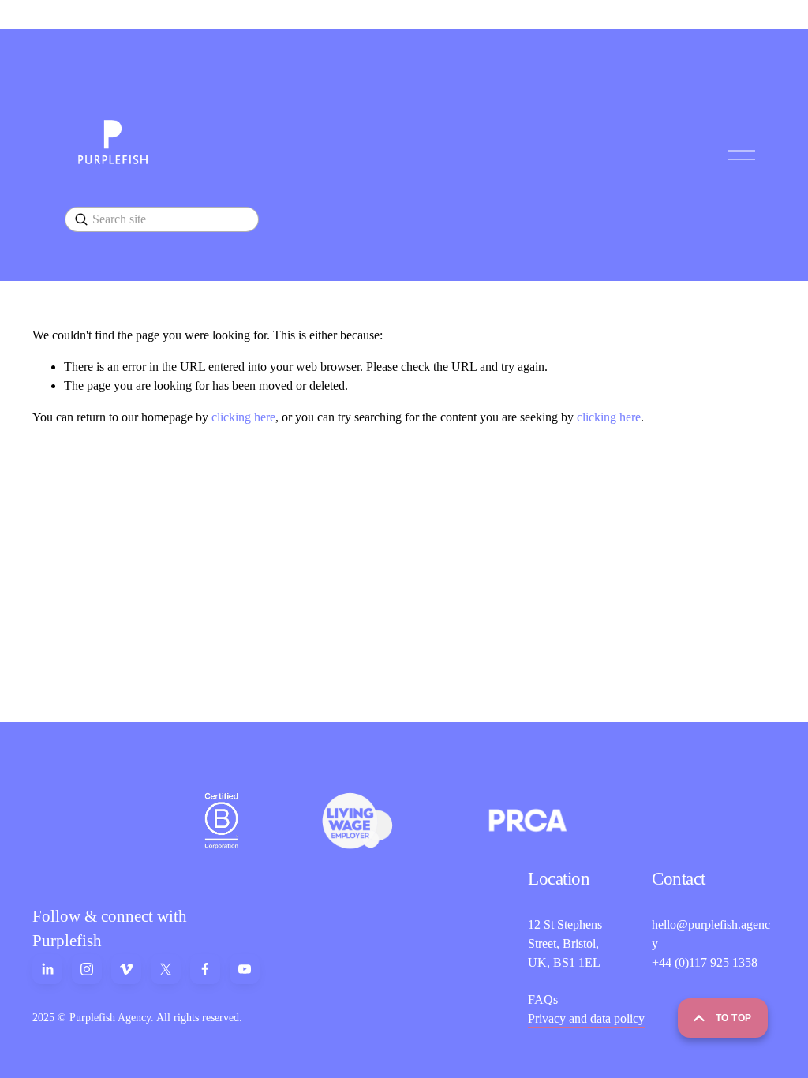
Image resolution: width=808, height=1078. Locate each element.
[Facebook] (205, 969)
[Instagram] (87, 969)
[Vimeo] (126, 969)
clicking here (243, 417)
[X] (166, 969)
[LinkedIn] (47, 969)
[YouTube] (245, 969)
